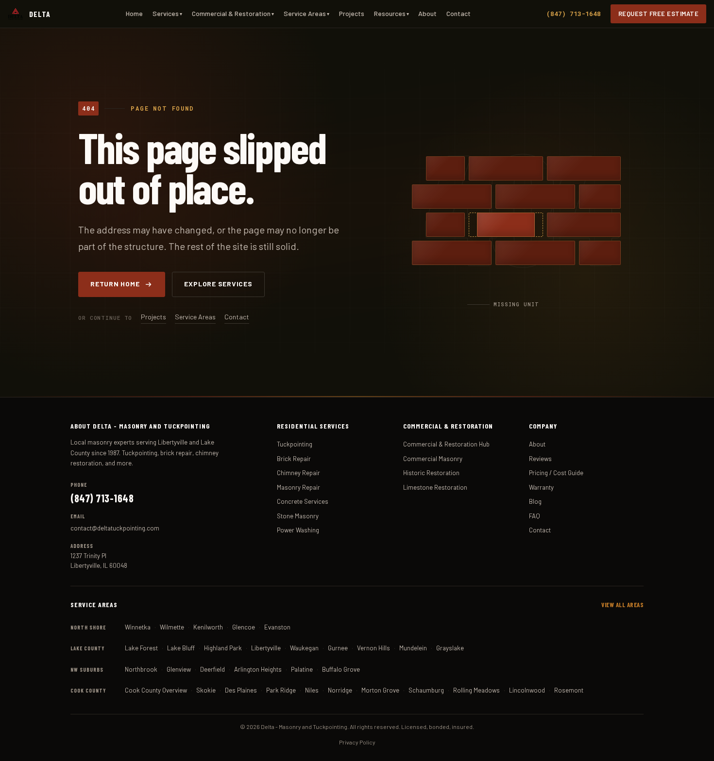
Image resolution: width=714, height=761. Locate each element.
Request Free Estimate (658, 13)
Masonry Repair (298, 487)
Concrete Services (302, 501)
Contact (458, 13)
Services (167, 13)
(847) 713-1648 (573, 13)
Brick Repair (294, 459)
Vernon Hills (373, 648)
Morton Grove (380, 690)
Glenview (179, 669)
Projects (351, 13)
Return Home (114, 284)
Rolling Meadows (476, 690)
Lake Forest (141, 648)
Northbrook (141, 669)
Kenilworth (208, 627)
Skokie (206, 690)
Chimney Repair (298, 473)
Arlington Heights (258, 669)
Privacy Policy (357, 742)
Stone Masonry (298, 516)
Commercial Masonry (432, 459)
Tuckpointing (294, 444)
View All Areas (622, 605)
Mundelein (413, 648)
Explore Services (218, 284)
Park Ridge (281, 690)
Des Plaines (241, 690)
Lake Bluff (181, 648)
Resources (391, 13)
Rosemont (568, 690)
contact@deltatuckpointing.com (114, 528)
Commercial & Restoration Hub (446, 444)
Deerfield (212, 669)
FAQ (534, 516)
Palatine (302, 669)
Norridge (340, 690)
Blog (535, 501)
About (427, 13)
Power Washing (298, 530)
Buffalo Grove (341, 669)
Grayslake (450, 648)
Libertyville (266, 648)
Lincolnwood (527, 690)
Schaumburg (426, 690)
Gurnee (338, 648)
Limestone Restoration (435, 487)
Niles (312, 690)
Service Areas (306, 13)
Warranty (541, 487)
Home (134, 13)
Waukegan (304, 648)
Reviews (540, 459)
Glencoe (243, 627)
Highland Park (223, 648)
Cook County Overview (156, 690)
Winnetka (138, 627)
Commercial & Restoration (233, 13)
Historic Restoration (431, 473)
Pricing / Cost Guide (556, 473)
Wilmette (172, 627)
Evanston (277, 627)
